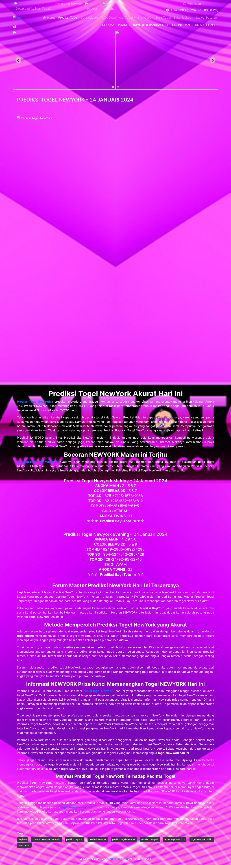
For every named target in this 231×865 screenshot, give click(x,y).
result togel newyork (174, 839)
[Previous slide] (18, 60)
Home (50, 17)
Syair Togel (163, 17)
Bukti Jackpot (183, 17)
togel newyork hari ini (202, 839)
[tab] (113, 87)
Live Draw (109, 17)
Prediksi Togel (68, 17)
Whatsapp (193, 3)
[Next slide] (212, 60)
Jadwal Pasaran (206, 17)
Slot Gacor (145, 17)
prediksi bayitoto (74, 839)
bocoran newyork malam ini (46, 839)
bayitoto (22, 839)
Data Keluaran (89, 17)
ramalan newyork (150, 839)
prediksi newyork (97, 839)
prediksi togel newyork (123, 839)
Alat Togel (126, 17)
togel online (24, 845)
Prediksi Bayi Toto (118, 858)
